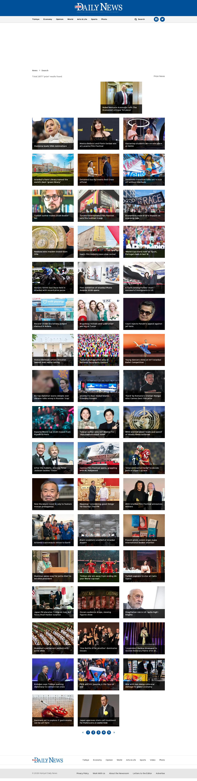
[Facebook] (156, 19)
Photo (104, 19)
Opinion (59, 19)
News (35, 71)
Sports (94, 19)
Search (45, 71)
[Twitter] (162, 19)
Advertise (160, 773)
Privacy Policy (83, 773)
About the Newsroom (119, 773)
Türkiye (35, 19)
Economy (47, 19)
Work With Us (99, 773)
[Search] (136, 19)
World (70, 19)
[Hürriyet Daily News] (98, 8)
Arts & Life (82, 19)
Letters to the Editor (142, 773)
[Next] (114, 732)
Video (152, 760)
